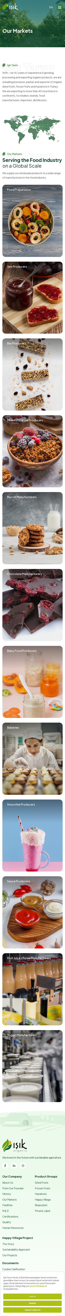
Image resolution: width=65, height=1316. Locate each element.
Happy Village (43, 1199)
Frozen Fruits (42, 1188)
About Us (7, 1182)
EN (51, 7)
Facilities (7, 1205)
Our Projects (9, 1255)
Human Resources (13, 1227)
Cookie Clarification (13, 1269)
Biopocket (41, 1205)
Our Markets (9, 1199)
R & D (5, 1210)
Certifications (10, 1216)
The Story (8, 1244)
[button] (60, 7)
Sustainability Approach (16, 1249)
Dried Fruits (41, 1182)
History (6, 1193)
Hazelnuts (41, 1193)
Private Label (42, 1210)
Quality (6, 1222)
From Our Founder (13, 1188)
